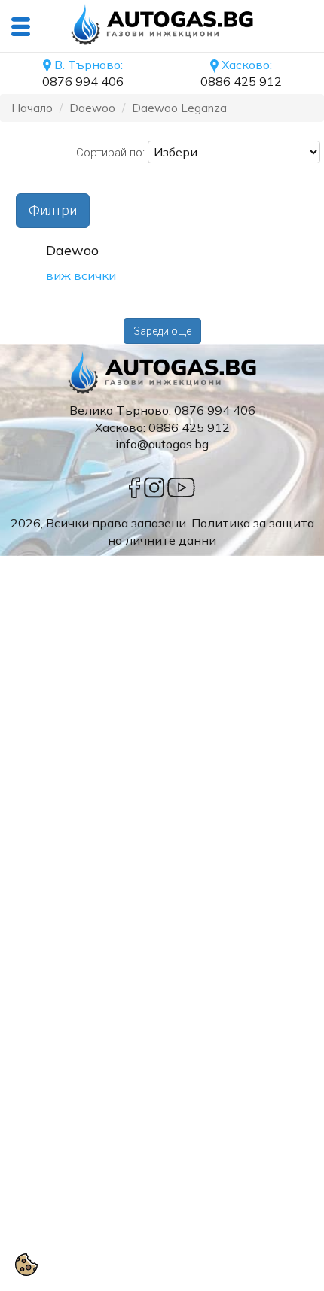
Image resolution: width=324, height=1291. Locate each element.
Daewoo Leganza (179, 108)
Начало (32, 108)
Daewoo (92, 108)
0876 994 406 (83, 81)
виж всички (81, 275)
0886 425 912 (241, 81)
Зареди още (162, 331)
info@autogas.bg (162, 443)
